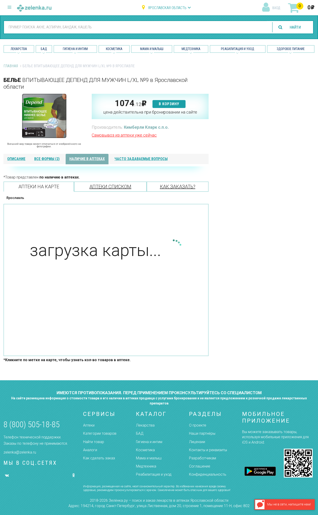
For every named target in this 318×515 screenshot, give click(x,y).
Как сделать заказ (99, 458)
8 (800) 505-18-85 (31, 424)
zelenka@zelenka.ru (19, 452)
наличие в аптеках (87, 159)
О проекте (197, 425)
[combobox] (135, 27)
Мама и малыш (151, 49)
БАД (44, 49)
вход (276, 8)
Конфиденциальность (207, 474)
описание (16, 159)
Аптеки (89, 425)
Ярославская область (167, 8)
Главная (10, 66)
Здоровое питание (291, 49)
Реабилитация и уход (237, 49)
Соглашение (199, 466)
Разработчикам (202, 458)
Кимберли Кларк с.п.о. (146, 127)
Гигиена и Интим (75, 49)
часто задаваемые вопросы (141, 159)
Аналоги (90, 450)
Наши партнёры (202, 433)
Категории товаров (99, 433)
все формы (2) (47, 159)
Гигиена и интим (149, 442)
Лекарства (19, 49)
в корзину (169, 104)
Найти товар (93, 442)
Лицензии (197, 442)
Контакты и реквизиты (208, 450)
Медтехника (191, 49)
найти (295, 27)
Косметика (114, 49)
